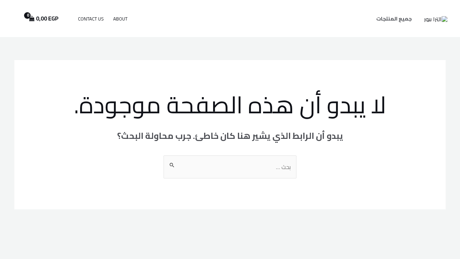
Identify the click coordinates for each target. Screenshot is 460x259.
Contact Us (91, 18)
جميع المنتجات (394, 18)
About (120, 18)
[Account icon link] (16, 18)
